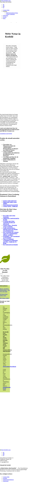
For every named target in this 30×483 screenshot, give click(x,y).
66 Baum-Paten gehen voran (4, 295)
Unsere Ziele (6, 10)
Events (4, 17)
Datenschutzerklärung (8, 479)
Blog (4, 18)
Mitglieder (5, 15)
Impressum (5, 481)
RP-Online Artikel (4, 298)
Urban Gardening (10, 14)
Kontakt (5, 478)
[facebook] (3, 4)
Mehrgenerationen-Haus (12, 13)
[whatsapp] (3, 7)
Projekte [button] (5, 11)
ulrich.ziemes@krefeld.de (9, 366)
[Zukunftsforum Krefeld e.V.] (5, 0)
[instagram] (3, 6)
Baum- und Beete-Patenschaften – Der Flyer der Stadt (5, 290)
